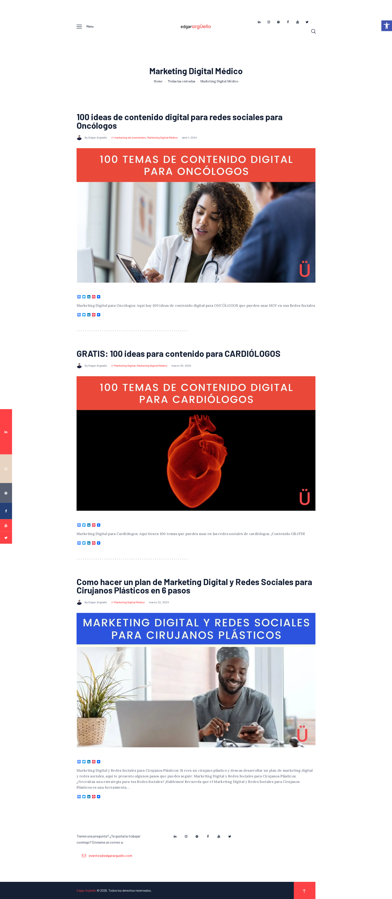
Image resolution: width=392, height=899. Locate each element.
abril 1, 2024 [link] (189, 137)
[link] (386, 25)
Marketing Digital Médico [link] (162, 137)
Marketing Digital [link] (124, 365)
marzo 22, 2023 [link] (159, 602)
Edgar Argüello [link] (86, 890)
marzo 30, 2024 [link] (181, 365)
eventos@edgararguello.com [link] (110, 855)
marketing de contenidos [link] (130, 137)
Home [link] (158, 81)
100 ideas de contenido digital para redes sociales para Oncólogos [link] (180, 121)
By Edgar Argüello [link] (96, 137)
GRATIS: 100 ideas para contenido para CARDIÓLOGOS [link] (179, 353)
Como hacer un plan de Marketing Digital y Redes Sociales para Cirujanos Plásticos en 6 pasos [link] (194, 586)
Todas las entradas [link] (181, 81)
